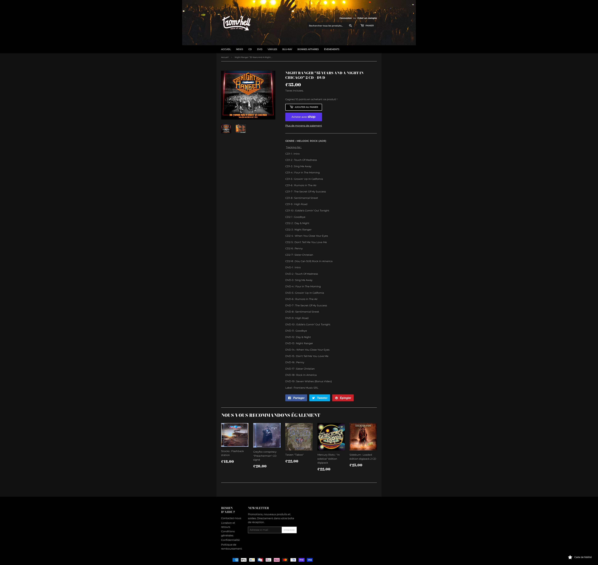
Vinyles (272, 49)
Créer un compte (367, 18)
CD (250, 49)
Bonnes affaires (308, 49)
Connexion (345, 18)
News (239, 49)
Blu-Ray (287, 49)
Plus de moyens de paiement (303, 125)
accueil (226, 49)
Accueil (225, 57)
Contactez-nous (231, 518)
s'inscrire (289, 530)
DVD (259, 49)
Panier (369, 25)
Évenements (331, 49)
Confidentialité (230, 540)
